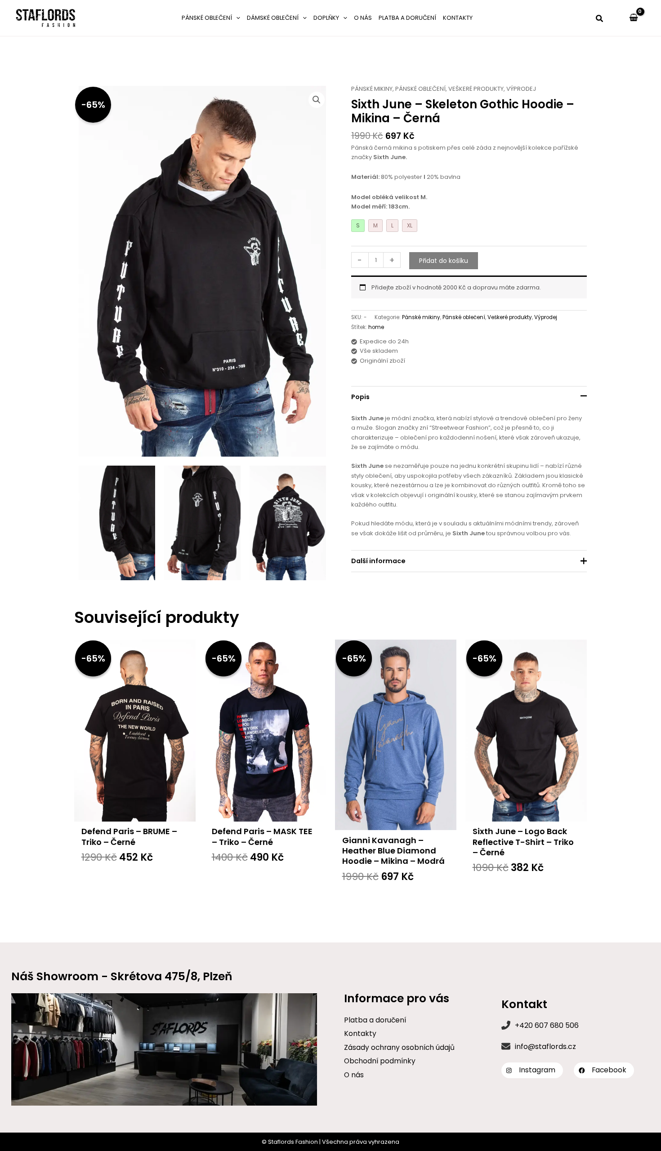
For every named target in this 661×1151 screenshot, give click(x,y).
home (376, 327)
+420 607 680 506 (547, 1025)
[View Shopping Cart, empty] (633, 18)
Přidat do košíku (443, 260)
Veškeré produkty (476, 88)
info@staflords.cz (545, 1046)
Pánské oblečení (420, 88)
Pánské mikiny (372, 88)
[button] (600, 19)
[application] (236, 18)
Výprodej (521, 88)
